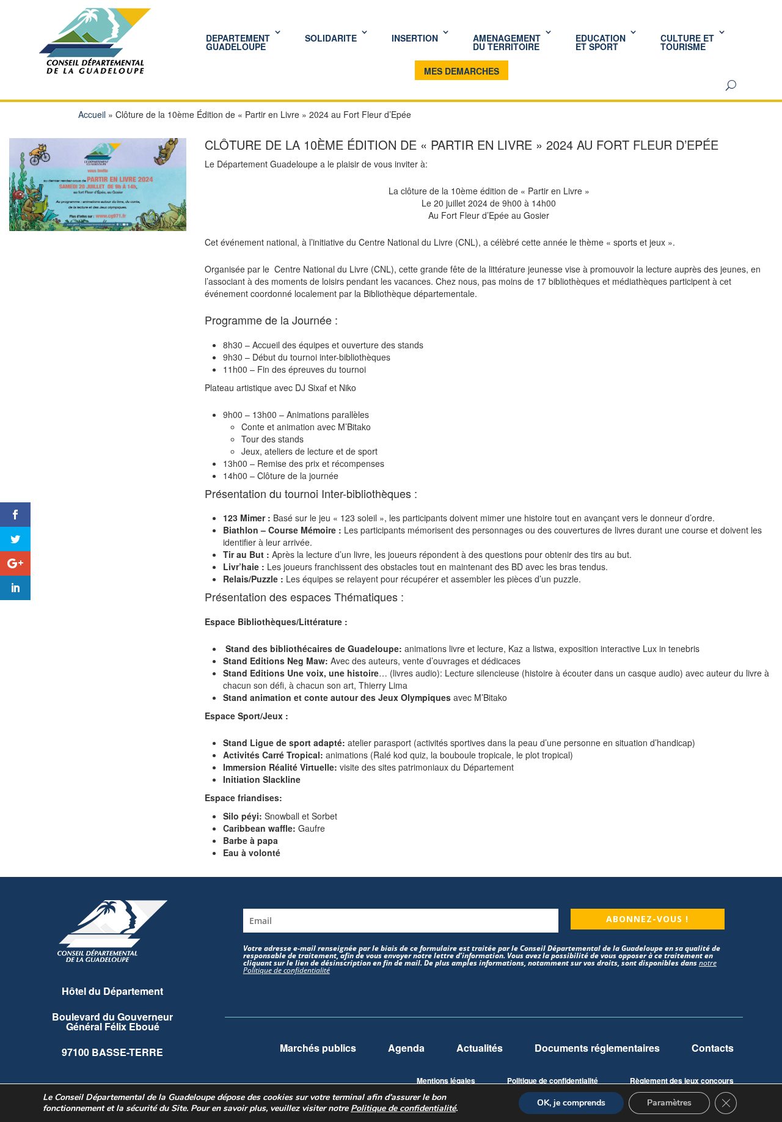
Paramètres (669, 1103)
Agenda (406, 1048)
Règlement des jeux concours (682, 1080)
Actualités (479, 1048)
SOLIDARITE (331, 38)
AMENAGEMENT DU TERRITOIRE (507, 42)
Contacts (713, 1048)
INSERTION (415, 38)
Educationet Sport (601, 42)
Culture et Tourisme (687, 42)
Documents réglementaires (597, 1048)
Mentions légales (446, 1080)
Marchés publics (318, 1048)
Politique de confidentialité (552, 1080)
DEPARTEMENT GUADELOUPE (238, 42)
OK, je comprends (571, 1103)
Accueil (92, 114)
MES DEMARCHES (461, 71)
